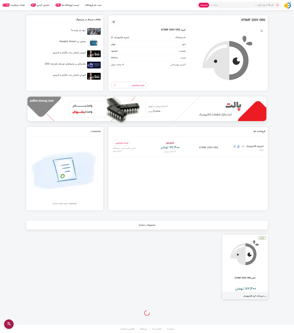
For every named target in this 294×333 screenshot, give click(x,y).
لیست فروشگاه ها (67, 5)
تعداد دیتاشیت (14, 5)
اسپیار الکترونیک (254, 146)
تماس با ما (157, 329)
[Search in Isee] (277, 5)
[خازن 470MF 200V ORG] (245, 267)
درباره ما (170, 329)
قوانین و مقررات (127, 329)
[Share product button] (113, 21)
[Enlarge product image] (261, 31)
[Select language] (9, 324)
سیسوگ (143, 329)
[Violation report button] (112, 37)
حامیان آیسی (41, 5)
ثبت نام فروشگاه (93, 5)
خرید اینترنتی (138, 85)
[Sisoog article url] (65, 32)
